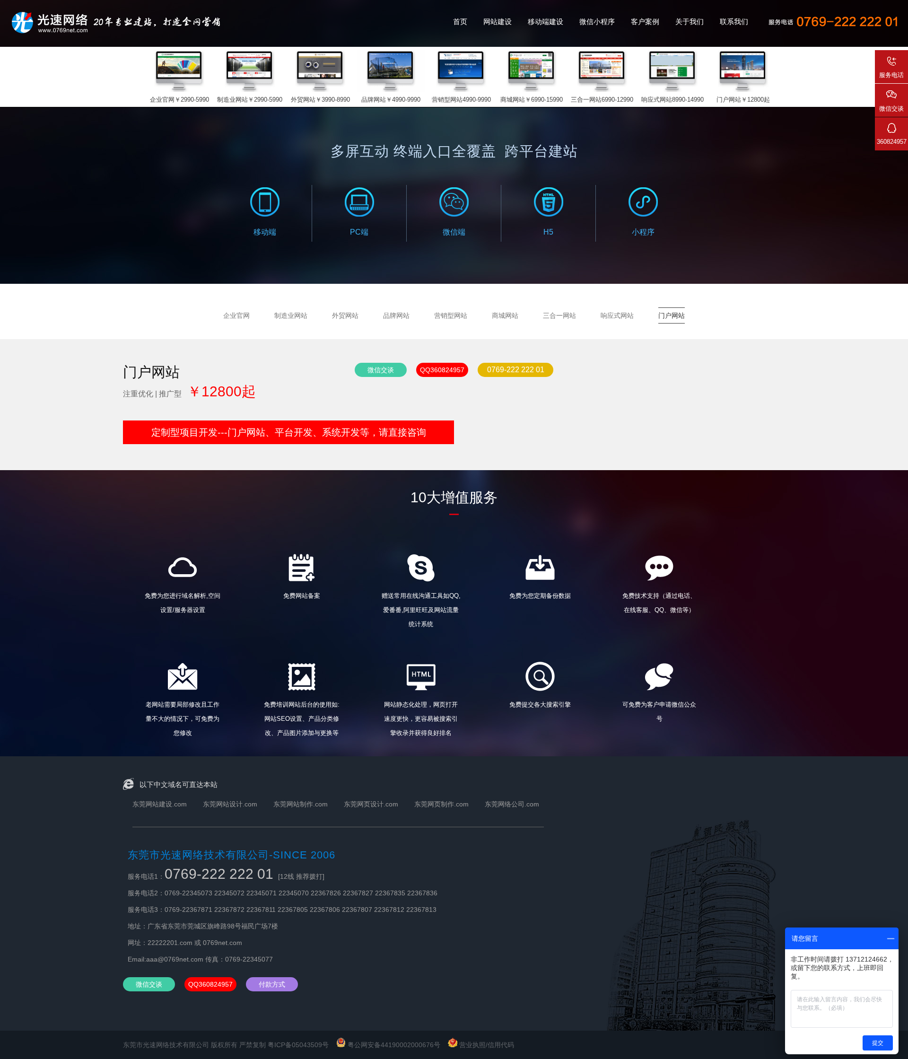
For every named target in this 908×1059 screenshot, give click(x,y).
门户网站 (671, 315)
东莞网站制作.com (300, 804)
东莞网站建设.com (159, 804)
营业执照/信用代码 (485, 1045)
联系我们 (734, 22)
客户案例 (645, 22)
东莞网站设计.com (230, 804)
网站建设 (497, 22)
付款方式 (272, 984)
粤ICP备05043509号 (298, 1045)
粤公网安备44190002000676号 (395, 1045)
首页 (460, 22)
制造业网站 (290, 315)
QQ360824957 (442, 370)
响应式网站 (617, 315)
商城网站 (505, 315)
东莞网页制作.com (441, 804)
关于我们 (689, 22)
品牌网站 (396, 315)
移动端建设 (545, 22)
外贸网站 (345, 315)
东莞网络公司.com (512, 804)
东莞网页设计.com (371, 804)
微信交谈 (380, 370)
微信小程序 (597, 22)
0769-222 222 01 (515, 370)
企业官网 (236, 315)
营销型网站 (450, 315)
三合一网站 (559, 315)
